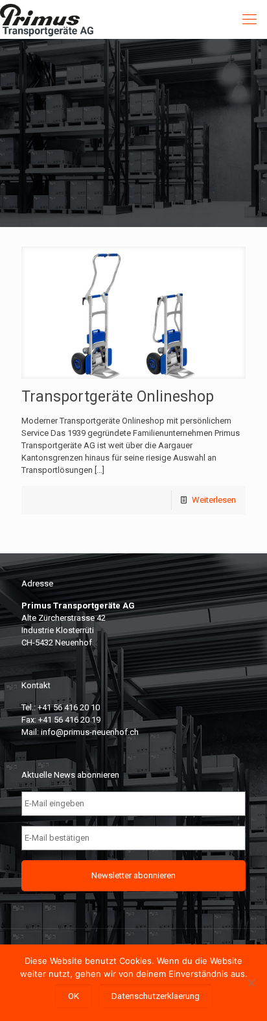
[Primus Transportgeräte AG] (56, 19)
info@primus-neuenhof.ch (90, 732)
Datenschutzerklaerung (155, 996)
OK (73, 996)
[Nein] (250, 982)
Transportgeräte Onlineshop (117, 396)
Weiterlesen (214, 500)
